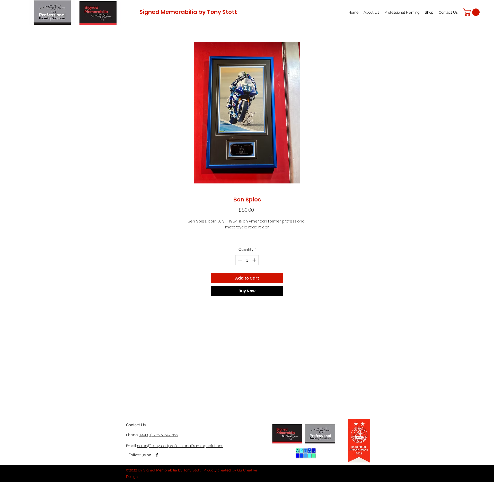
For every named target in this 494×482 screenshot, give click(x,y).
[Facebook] (157, 455)
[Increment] (254, 260)
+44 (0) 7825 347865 (158, 435)
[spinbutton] (247, 260)
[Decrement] (239, 260)
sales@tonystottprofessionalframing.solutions (180, 445)
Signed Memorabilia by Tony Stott (188, 12)
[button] (472, 12)
